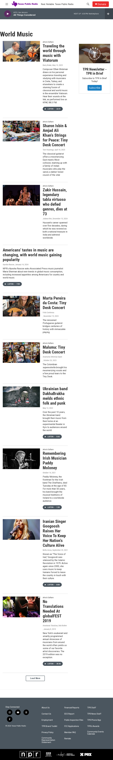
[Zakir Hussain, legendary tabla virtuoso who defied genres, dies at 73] (21, 195)
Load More (35, 678)
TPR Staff (91, 708)
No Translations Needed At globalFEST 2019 (53, 611)
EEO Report (69, 714)
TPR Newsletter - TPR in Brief (95, 71)
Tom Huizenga (48, 150)
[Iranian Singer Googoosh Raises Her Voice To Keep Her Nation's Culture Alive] (21, 529)
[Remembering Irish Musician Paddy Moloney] (21, 458)
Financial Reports (71, 708)
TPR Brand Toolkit (49, 726)
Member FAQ (70, 732)
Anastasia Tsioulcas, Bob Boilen (55, 625)
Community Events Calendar (95, 733)
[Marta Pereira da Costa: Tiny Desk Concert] (21, 306)
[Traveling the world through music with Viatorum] (21, 51)
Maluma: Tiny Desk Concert (54, 349)
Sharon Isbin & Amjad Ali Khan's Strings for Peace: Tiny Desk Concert (55, 135)
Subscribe (94, 87)
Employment (47, 720)
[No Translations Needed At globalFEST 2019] (21, 607)
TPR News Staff (94, 714)
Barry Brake (47, 65)
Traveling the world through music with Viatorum (54, 53)
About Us (46, 708)
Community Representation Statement (48, 740)
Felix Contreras (48, 312)
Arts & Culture (48, 42)
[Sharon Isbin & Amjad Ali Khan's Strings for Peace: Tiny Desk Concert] (21, 131)
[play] (7, 13)
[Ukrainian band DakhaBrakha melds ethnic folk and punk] (21, 396)
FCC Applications (71, 726)
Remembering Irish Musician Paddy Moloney (55, 460)
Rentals (67, 739)
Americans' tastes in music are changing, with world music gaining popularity (32, 255)
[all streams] (109, 13)
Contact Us (46, 714)
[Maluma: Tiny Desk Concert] (21, 352)
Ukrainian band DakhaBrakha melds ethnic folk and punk (55, 395)
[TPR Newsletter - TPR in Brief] (94, 53)
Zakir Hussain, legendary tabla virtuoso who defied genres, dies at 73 (55, 202)
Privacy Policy (47, 732)
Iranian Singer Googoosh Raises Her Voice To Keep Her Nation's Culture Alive (54, 533)
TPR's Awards (93, 726)
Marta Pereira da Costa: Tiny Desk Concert (54, 303)
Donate (102, 4)
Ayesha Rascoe (8, 264)
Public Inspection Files (73, 720)
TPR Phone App (94, 720)
